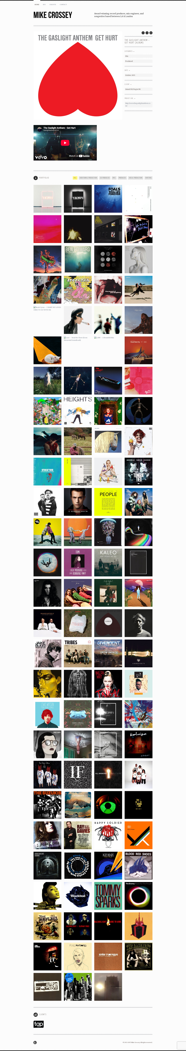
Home (37, 4)
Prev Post (143, 32)
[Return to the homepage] (64, 15)
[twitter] (36, 1042)
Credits (52, 4)
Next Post (147, 32)
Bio (44, 4)
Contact (63, 4)
